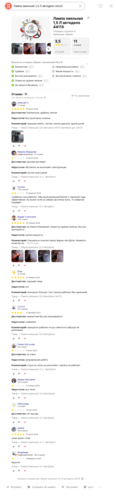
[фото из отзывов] (17, 136)
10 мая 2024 (31, 410)
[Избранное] (100, 6)
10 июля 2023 (32, 434)
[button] (17, 48)
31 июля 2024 (32, 109)
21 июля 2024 (32, 158)
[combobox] (44, 6)
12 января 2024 (33, 385)
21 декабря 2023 (33, 312)
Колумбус (16, 487)
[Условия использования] (87, 64)
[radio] (13, 145)
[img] (18, 109)
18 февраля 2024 (33, 458)
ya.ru (90, 487)
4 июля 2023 (31, 350)
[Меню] (111, 6)
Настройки (72, 487)
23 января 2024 (33, 223)
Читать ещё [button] (32, 243)
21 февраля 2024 (33, 193)
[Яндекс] (8, 6)
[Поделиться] (88, 17)
